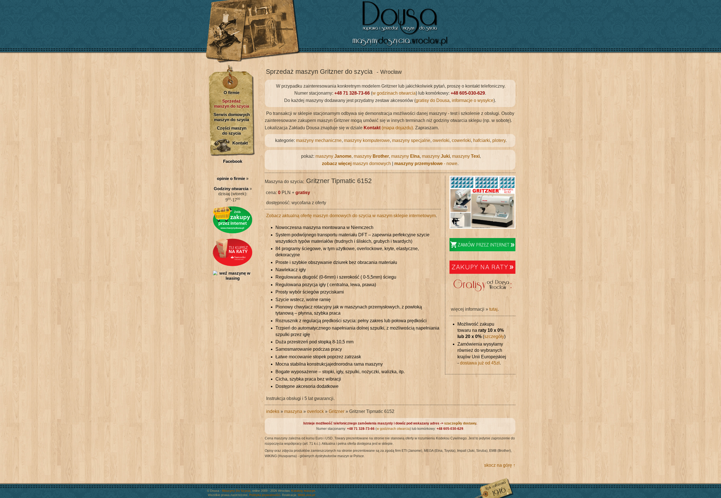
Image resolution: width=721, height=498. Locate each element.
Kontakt (240, 143)
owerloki (441, 140)
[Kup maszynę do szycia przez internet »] (232, 232)
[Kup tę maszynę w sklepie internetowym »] (482, 249)
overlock (315, 411)
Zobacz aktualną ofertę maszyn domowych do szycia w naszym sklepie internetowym (351, 215)
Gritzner (336, 411)
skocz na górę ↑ (499, 465)
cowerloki (461, 140)
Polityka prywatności (264, 495)
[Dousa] (422, 46)
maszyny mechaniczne (319, 140)
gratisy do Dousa (432, 100)
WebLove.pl (306, 495)
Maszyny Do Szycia (236, 490)
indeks (272, 411)
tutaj (493, 309)
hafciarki (481, 140)
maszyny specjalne (411, 140)
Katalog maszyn (303, 490)
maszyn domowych (356, 163)
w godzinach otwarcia (394, 93)
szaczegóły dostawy (460, 423)
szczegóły (494, 336)
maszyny (333, 156)
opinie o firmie (231, 178)
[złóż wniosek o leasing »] (232, 278)
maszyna (293, 411)
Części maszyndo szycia (231, 130)
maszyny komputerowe (367, 140)
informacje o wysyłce (472, 100)
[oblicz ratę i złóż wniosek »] (232, 264)
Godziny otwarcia (231, 188)
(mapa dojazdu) (388, 127)
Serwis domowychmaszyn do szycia (231, 117)
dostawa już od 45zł (480, 363)
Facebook (232, 161)
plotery (499, 140)
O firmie (231, 92)
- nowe (425, 163)
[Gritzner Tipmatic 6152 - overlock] (482, 227)
